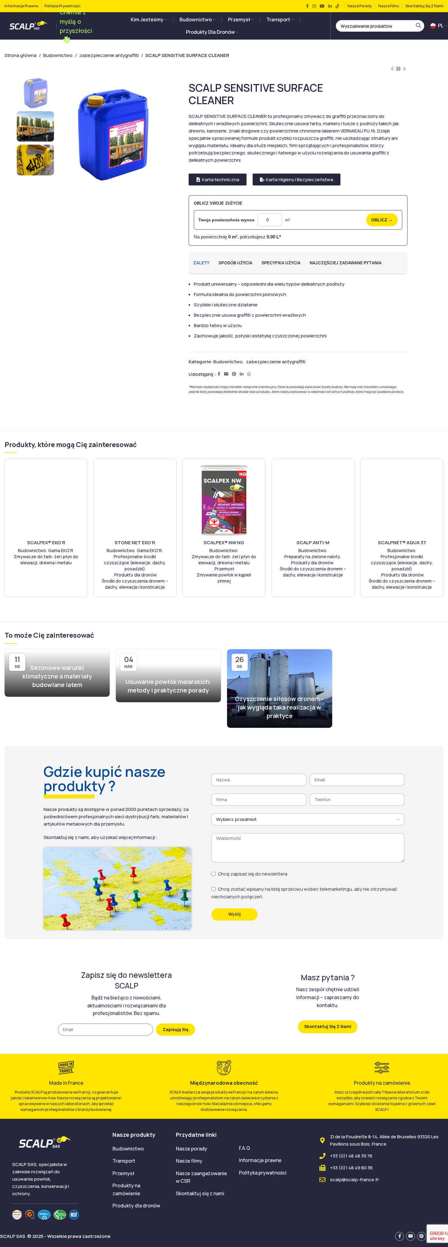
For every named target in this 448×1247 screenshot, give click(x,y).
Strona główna (21, 55)
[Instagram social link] (314, 6)
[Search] (418, 26)
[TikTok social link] (337, 6)
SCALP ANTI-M (313, 542)
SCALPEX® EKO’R (46, 542)
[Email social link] (226, 374)
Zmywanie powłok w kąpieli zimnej (224, 578)
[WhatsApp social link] (249, 374)
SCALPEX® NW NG (224, 542)
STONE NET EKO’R (135, 542)
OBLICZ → (382, 219)
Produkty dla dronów (135, 575)
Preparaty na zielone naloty (312, 556)
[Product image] (46, 500)
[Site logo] (29, 25)
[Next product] (404, 69)
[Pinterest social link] (234, 374)
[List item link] (139, 1149)
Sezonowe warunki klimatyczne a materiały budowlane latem (57, 676)
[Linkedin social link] (330, 6)
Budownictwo (58, 55)
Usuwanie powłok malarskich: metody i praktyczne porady (168, 686)
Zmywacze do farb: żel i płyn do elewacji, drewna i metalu (46, 559)
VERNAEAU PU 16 (357, 131)
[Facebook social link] (307, 6)
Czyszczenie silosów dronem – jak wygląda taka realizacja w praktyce (279, 707)
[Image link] (17, 1214)
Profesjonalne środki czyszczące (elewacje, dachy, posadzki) (135, 563)
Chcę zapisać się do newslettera (252, 874)
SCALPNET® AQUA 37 (402, 542)
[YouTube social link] (322, 6)
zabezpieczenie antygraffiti (109, 55)
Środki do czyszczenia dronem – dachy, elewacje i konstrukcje (135, 584)
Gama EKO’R (60, 550)
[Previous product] (392, 69)
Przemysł (224, 569)
